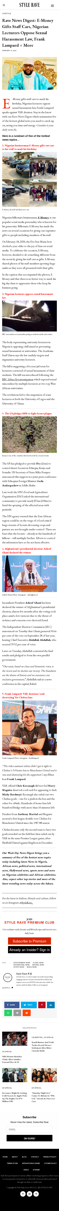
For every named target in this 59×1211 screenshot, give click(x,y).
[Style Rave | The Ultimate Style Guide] (29, 5)
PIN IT (31, 180)
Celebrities (37, 1037)
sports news (18, 967)
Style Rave (21, 973)
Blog (24, 1157)
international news (21, 965)
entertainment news (21, 962)
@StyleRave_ (26, 902)
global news (38, 962)
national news (38, 965)
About (15, 1157)
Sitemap (36, 1170)
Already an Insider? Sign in (29, 949)
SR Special (7, 1051)
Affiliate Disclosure (31, 1163)
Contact (35, 1157)
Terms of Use (12, 1163)
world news (32, 967)
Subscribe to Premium (29, 940)
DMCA (26, 1170)
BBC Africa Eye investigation (17, 379)
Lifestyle (6, 13)
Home (5, 1157)
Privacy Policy (49, 1157)
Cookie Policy (50, 1163)
